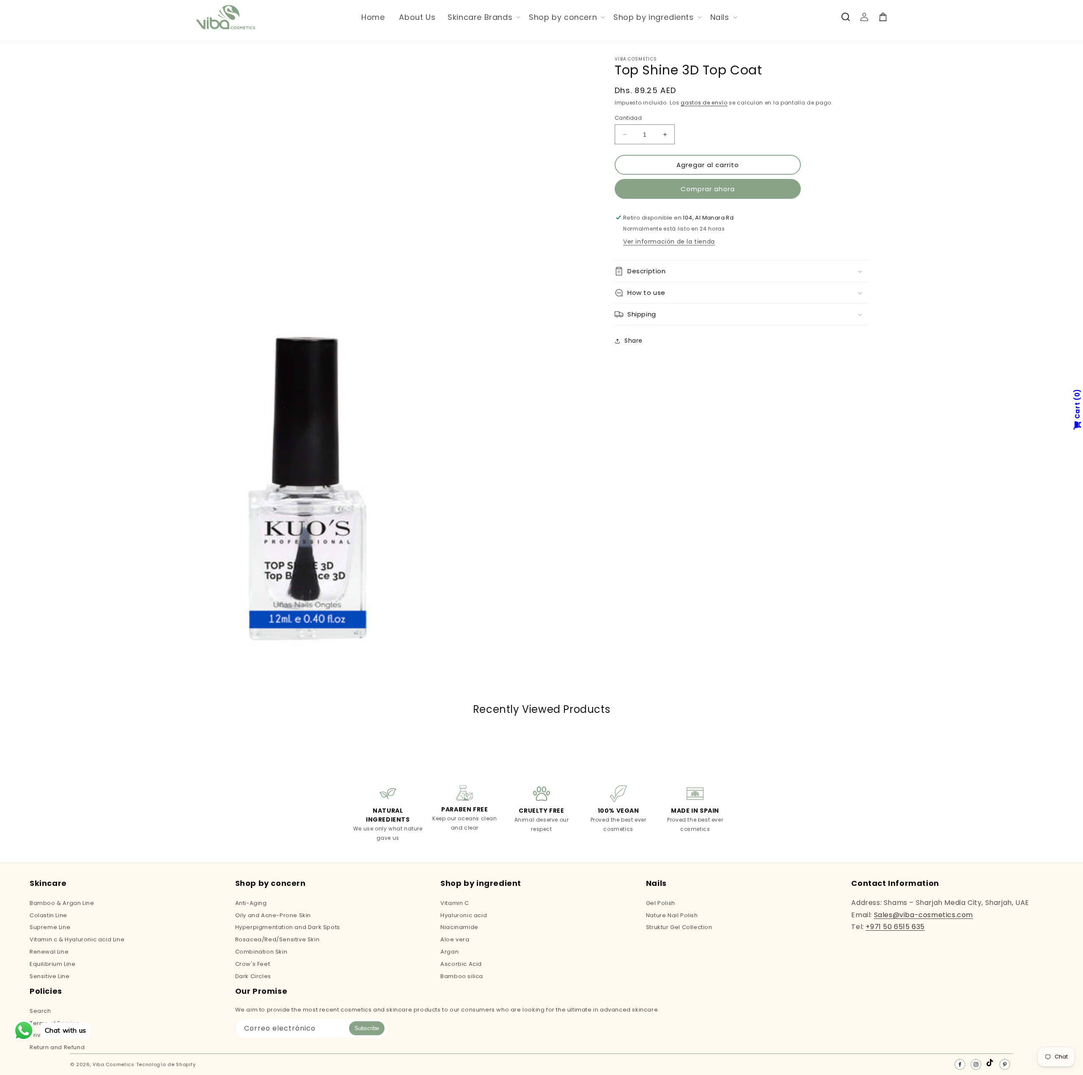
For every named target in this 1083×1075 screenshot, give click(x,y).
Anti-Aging (251, 903)
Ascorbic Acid (461, 964)
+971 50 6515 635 (895, 927)
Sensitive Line (49, 976)
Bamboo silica (461, 976)
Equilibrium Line (53, 964)
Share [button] (633, 340)
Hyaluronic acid (463, 915)
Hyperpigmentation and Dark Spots (287, 927)
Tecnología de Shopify (166, 1064)
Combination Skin (261, 952)
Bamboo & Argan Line (62, 903)
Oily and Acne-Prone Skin (273, 915)
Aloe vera (454, 939)
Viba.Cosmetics (114, 1064)
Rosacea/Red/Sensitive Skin (277, 939)
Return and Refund (57, 1047)
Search (40, 1011)
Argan (449, 952)
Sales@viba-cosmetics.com (923, 915)
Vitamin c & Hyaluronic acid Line (77, 939)
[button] (483, 17)
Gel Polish (660, 903)
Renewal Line (49, 952)
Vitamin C (454, 903)
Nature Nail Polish (672, 915)
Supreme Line (50, 927)
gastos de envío (704, 102)
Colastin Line (48, 915)
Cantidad (628, 118)
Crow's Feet (252, 964)
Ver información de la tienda (669, 241)
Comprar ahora (708, 188)
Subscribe (367, 1028)
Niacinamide (459, 927)
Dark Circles (253, 976)
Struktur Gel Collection (679, 927)
